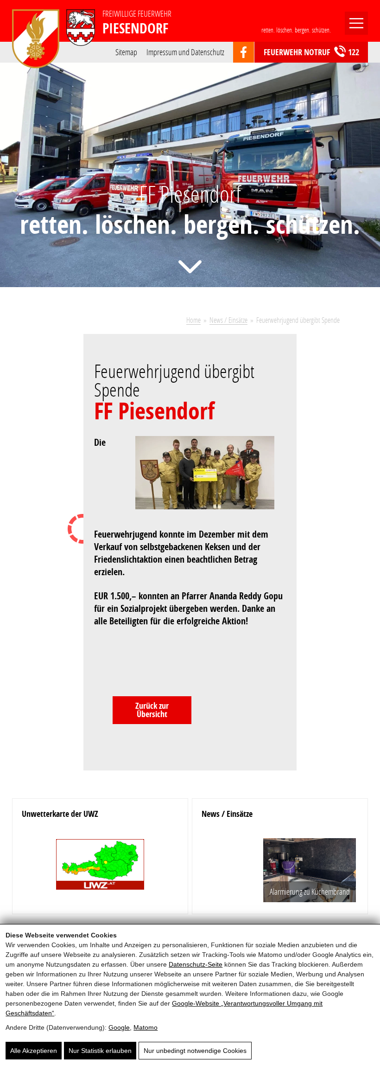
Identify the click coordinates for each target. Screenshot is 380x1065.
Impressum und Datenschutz (185, 51)
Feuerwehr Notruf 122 (311, 52)
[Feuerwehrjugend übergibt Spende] (210, 478)
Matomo (145, 1027)
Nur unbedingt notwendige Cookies (195, 1050)
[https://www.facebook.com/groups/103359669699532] (243, 52)
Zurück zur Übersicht (152, 710)
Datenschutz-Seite (195, 964)
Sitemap (126, 51)
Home (193, 320)
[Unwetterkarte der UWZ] (100, 868)
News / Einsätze (228, 320)
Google (119, 1027)
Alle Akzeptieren (33, 1050)
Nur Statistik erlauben (100, 1050)
